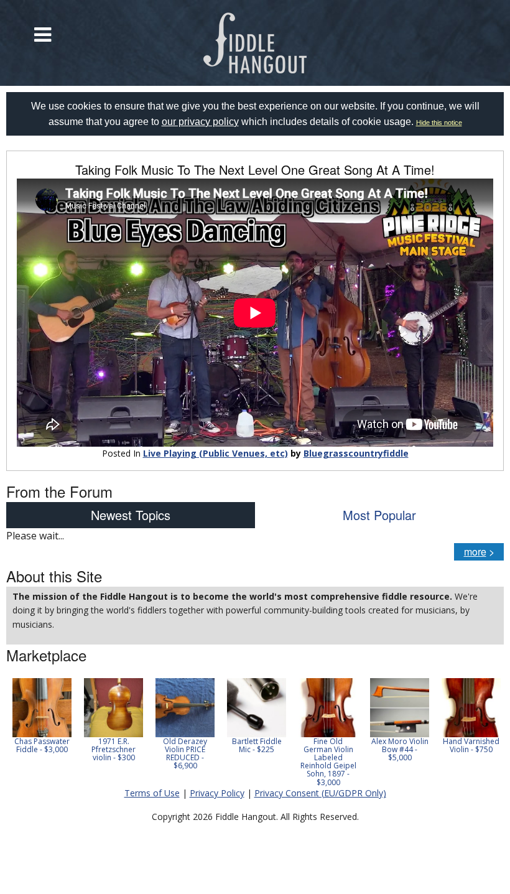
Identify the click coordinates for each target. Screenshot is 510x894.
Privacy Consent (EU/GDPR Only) (320, 793)
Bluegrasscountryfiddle (356, 453)
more (475, 551)
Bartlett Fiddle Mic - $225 (257, 745)
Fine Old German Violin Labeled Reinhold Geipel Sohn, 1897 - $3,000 (328, 762)
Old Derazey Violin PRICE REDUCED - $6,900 (185, 753)
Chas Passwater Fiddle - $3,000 (42, 745)
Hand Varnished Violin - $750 (471, 745)
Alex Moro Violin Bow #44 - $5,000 (400, 749)
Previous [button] (12, 732)
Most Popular (379, 515)
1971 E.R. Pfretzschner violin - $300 (113, 749)
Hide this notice (439, 122)
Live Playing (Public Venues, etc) (215, 453)
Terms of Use (152, 793)
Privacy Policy (217, 793)
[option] (42, 715)
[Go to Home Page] (255, 43)
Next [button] (486, 732)
